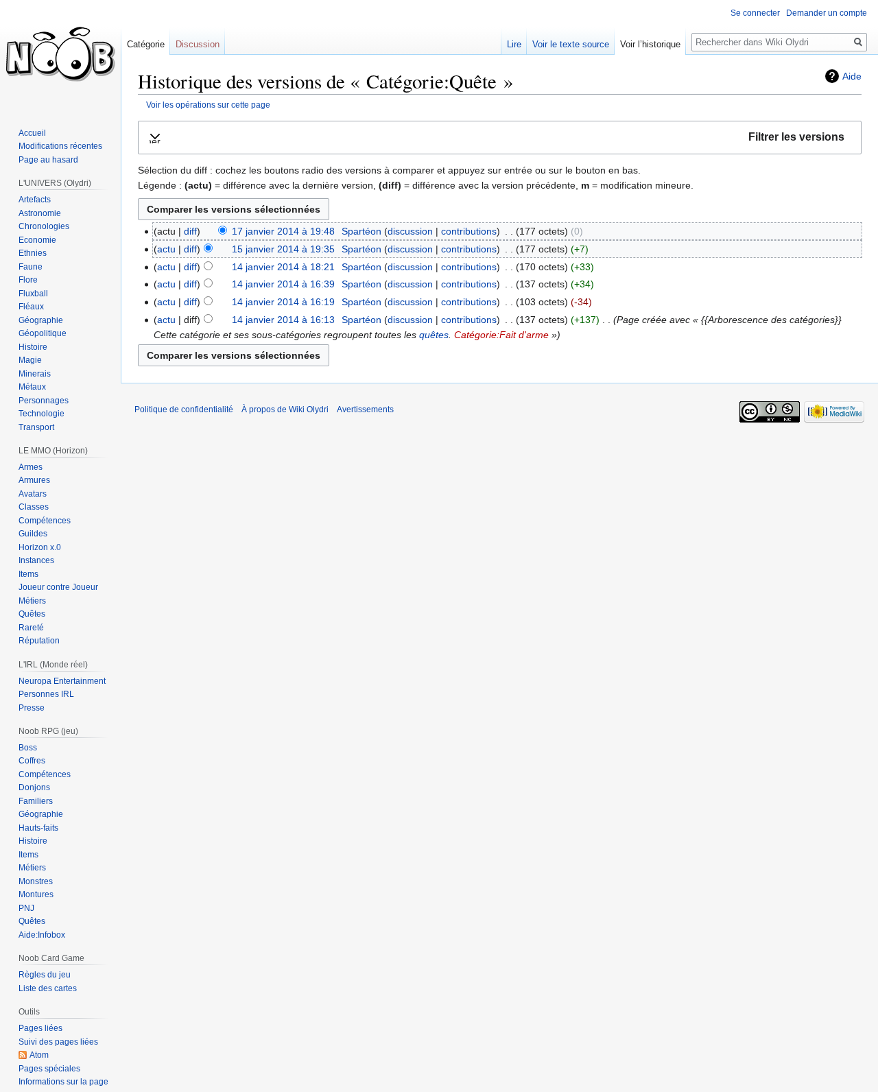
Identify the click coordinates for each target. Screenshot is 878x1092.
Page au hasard (48, 160)
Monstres (36, 881)
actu (166, 249)
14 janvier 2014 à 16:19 (283, 301)
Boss (28, 747)
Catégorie (146, 44)
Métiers (32, 601)
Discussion (198, 44)
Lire (514, 44)
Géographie (41, 320)
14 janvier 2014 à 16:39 (283, 283)
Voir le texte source (570, 44)
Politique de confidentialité (183, 409)
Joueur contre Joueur (58, 587)
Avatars (33, 494)
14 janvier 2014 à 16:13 (283, 319)
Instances (36, 560)
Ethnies (33, 253)
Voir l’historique (650, 44)
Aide (852, 76)
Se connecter (755, 13)
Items (28, 574)
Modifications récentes (60, 146)
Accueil (32, 133)
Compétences (45, 520)
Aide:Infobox (42, 935)
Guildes (33, 533)
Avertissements (365, 409)
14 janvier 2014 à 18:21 (283, 266)
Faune (31, 267)
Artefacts (35, 199)
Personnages (44, 400)
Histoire (33, 347)
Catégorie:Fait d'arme (501, 334)
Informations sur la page (63, 1082)
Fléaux (31, 306)
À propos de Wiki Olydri (285, 409)
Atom (39, 1055)
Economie (37, 240)
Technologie (41, 413)
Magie (30, 360)
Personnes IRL (46, 694)
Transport (36, 427)
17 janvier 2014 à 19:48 (283, 231)
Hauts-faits (38, 828)
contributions (469, 231)
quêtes (434, 334)
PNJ (26, 908)
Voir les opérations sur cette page (208, 104)
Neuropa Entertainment (62, 681)
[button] (500, 137)
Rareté (31, 627)
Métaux (32, 387)
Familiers (36, 801)
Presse (32, 708)
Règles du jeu (45, 975)
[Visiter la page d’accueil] (60, 55)
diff (190, 231)
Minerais (35, 374)
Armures (34, 480)
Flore (28, 280)
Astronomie (40, 213)
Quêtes (32, 614)
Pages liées (40, 1028)
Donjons (34, 787)
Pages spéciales (49, 1068)
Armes (31, 467)
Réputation (39, 640)
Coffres (32, 760)
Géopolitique (43, 333)
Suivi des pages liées (58, 1042)
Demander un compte (826, 13)
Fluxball (33, 293)
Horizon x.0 (40, 547)
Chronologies (44, 226)
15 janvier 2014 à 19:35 (283, 249)
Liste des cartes (48, 988)
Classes (34, 507)
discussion (410, 231)
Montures (36, 894)
